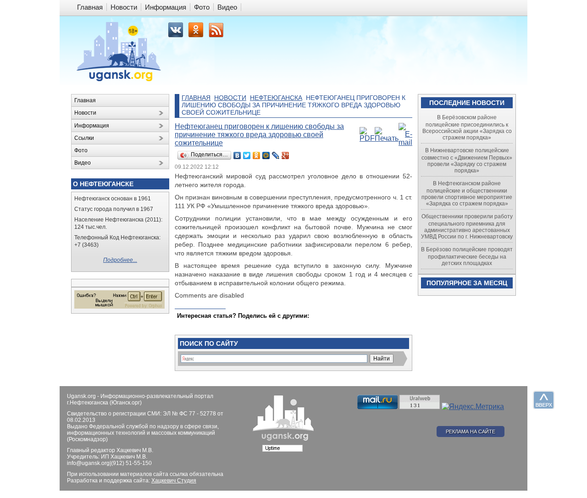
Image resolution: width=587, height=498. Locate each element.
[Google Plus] (285, 155)
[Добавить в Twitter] (185, 324)
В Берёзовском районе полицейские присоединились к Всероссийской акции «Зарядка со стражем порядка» (467, 127)
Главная (196, 97)
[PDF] (367, 138)
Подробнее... (120, 260)
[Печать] (387, 138)
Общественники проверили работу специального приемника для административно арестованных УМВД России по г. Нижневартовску (467, 226)
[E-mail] (405, 142)
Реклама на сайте (470, 431)
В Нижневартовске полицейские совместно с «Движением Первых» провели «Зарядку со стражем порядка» (466, 160)
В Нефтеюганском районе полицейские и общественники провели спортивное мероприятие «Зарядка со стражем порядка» (466, 193)
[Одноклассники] (256, 155)
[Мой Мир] (266, 155)
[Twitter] (247, 155)
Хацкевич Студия (173, 480)
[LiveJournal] (276, 155)
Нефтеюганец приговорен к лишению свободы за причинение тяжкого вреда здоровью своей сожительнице (259, 134)
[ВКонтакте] (237, 155)
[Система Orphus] (119, 307)
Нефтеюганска (276, 97)
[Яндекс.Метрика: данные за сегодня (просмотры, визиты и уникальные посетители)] (473, 407)
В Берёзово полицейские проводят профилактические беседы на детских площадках (467, 256)
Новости (230, 97)
